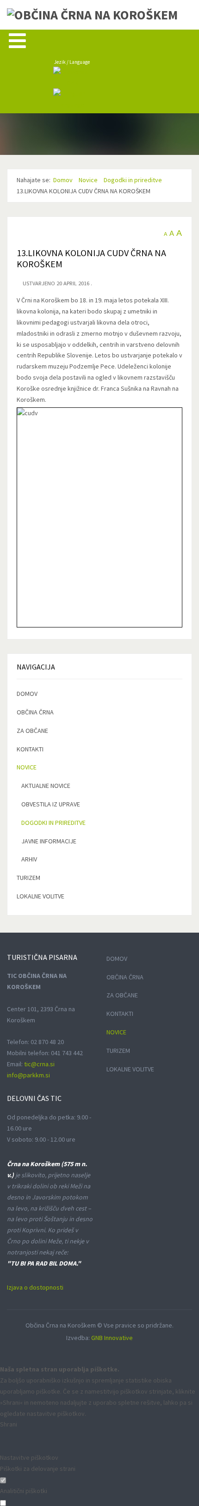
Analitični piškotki (23, 1491)
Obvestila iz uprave (50, 804)
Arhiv (29, 859)
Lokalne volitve (40, 896)
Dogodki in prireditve (53, 822)
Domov (27, 693)
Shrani (8, 1424)
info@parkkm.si (28, 1075)
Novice (27, 767)
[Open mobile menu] (17, 40)
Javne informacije (48, 841)
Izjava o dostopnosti (35, 1287)
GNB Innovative (112, 1338)
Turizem (28, 877)
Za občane (32, 730)
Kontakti (30, 749)
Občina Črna (35, 712)
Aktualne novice (45, 785)
